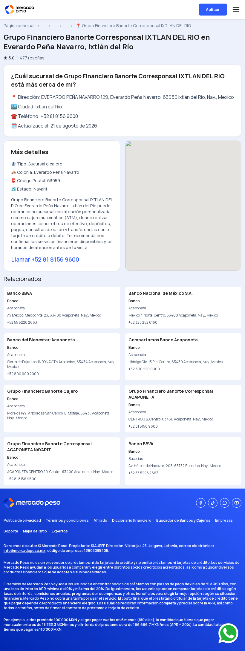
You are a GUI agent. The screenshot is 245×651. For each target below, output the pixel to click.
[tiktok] (213, 503)
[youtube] (236, 503)
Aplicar (213, 9)
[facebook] (201, 503)
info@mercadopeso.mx (24, 550)
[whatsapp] (224, 503)
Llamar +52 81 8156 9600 (45, 259)
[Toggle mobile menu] (236, 9)
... (44, 25)
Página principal (19, 25)
